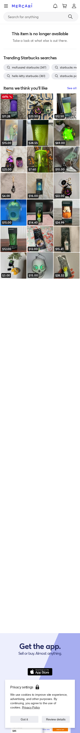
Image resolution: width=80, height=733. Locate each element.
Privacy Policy (31, 707)
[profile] (74, 6)
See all (72, 88)
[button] (55, 6)
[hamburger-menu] (6, 6)
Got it (24, 719)
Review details (55, 719)
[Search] (70, 16)
